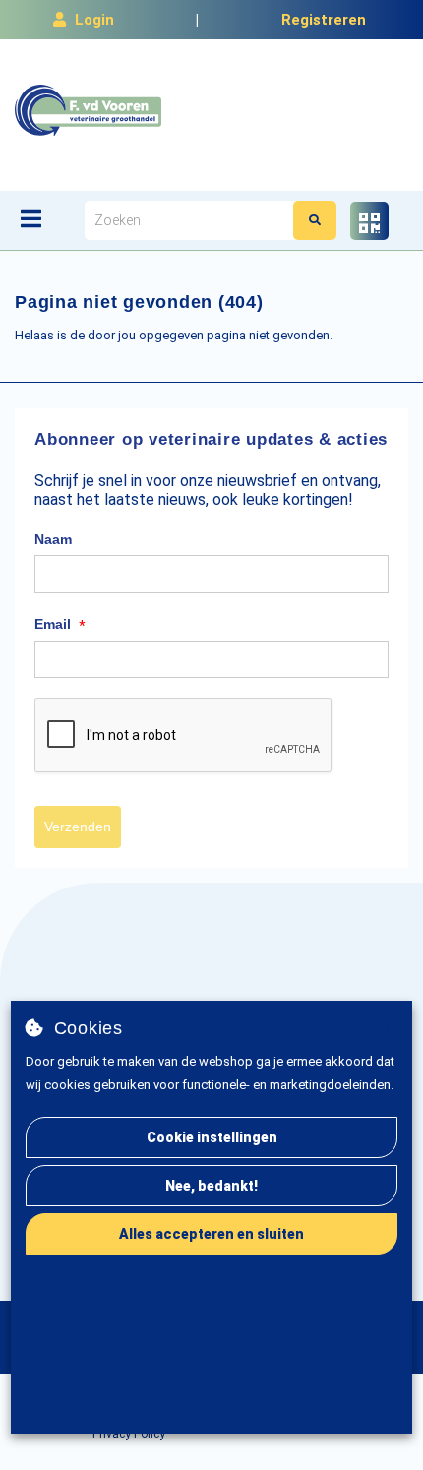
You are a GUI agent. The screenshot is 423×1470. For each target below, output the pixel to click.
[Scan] (369, 221)
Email (60, 625)
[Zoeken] (314, 220)
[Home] (88, 110)
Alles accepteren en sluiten (211, 1234)
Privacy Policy (128, 1433)
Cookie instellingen (212, 1137)
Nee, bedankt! (211, 1186)
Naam (53, 539)
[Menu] (31, 218)
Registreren (323, 20)
